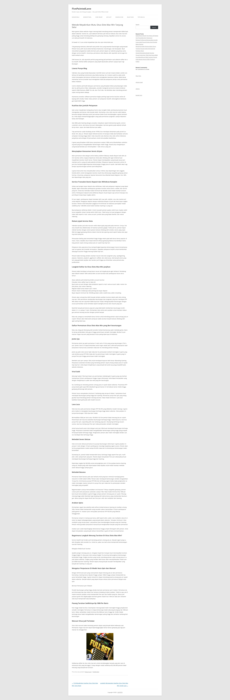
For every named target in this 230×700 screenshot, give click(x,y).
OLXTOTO (120, 692)
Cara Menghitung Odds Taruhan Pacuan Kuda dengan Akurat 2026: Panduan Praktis (146, 59)
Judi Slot (108, 17)
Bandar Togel (87, 17)
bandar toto (139, 95)
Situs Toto (138, 76)
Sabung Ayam (119, 17)
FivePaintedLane (81, 8)
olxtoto (138, 89)
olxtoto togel (139, 82)
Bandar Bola (75, 17)
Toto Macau (141, 17)
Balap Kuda (130, 17)
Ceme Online (98, 17)
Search (137, 24)
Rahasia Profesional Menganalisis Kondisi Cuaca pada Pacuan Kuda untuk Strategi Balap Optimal (146, 42)
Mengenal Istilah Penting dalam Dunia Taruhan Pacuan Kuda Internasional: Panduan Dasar (146, 49)
